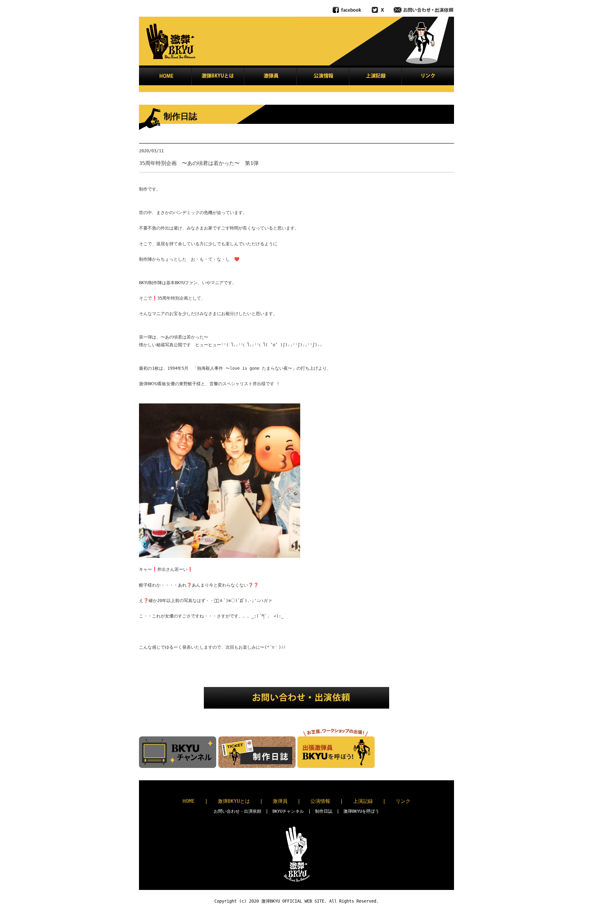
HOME (189, 801)
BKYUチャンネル (288, 811)
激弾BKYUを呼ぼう (361, 811)
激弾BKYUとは (234, 801)
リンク (403, 801)
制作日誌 (323, 811)
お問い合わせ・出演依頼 (237, 811)
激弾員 (280, 801)
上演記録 (363, 801)
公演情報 (320, 801)
